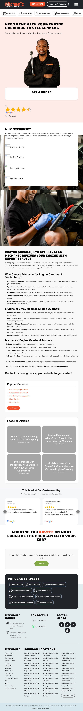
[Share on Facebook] (61, 624)
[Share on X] (67, 624)
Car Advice (9, 658)
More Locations (68, 695)
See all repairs (14, 408)
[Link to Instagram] (73, 624)
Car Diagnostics (44, 13)
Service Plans (10, 13)
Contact (8, 676)
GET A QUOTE (37, 4)
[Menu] (75, 4)
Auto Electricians (63, 13)
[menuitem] (75, 4)
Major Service (14, 399)
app (37, 373)
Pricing (7, 663)
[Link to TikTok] (67, 630)
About (7, 683)
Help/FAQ (8, 666)
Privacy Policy (10, 686)
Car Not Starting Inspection (19, 396)
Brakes (78, 13)
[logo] (14, 4)
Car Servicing (27, 13)
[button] (5, 511)
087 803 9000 (41, 620)
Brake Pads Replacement (18, 393)
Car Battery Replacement (18, 390)
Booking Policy (10, 688)
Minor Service (14, 402)
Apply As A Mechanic (58, 4)
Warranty (8, 668)
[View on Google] (11, 521)
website (49, 373)
